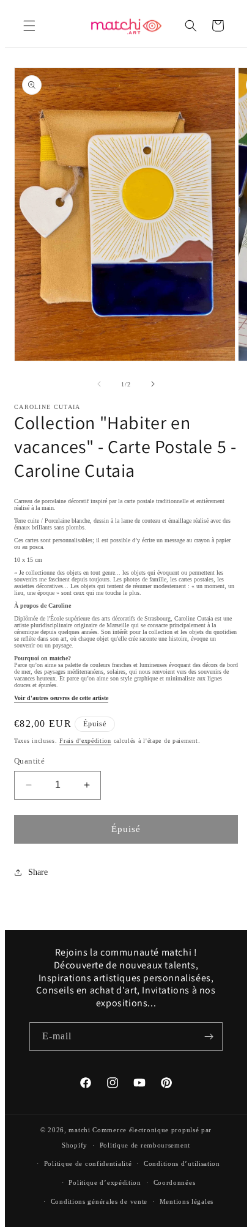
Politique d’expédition (105, 1182)
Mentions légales (186, 1201)
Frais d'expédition (85, 740)
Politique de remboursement (145, 1145)
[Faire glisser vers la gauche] (99, 383)
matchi (79, 1129)
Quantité (29, 760)
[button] (29, 25)
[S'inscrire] (208, 1036)
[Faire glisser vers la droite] (152, 383)
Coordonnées (175, 1182)
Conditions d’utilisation (182, 1163)
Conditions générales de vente (99, 1201)
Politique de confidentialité (88, 1163)
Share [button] (38, 872)
